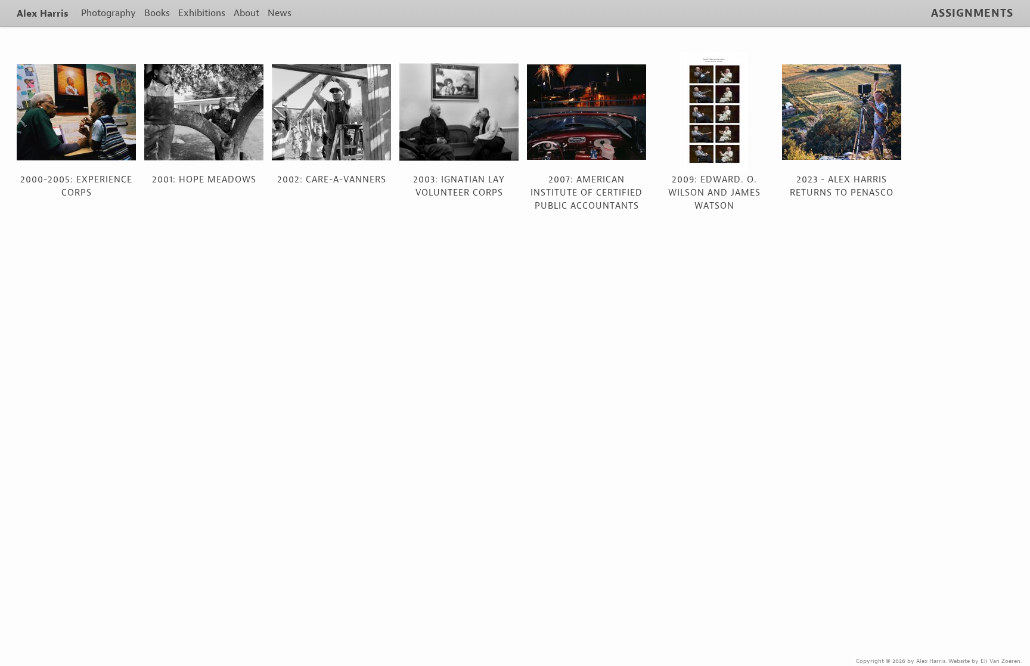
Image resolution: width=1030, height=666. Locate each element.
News (279, 13)
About (246, 13)
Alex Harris (43, 13)
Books (157, 13)
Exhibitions (201, 13)
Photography (108, 13)
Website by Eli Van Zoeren (984, 660)
